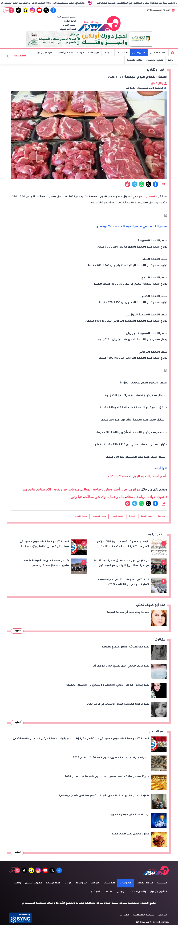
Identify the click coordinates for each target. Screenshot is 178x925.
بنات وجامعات (134, 60)
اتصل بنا (124, 915)
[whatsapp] (127, 184)
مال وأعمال (116, 497)
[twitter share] (148, 184)
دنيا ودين (76, 497)
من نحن (162, 915)
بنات (32, 489)
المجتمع (95, 892)
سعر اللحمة (146, 516)
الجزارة (132, 516)
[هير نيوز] (99, 23)
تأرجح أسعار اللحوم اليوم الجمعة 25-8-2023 (137, 476)
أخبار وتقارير (139, 53)
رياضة (171, 60)
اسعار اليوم (117, 516)
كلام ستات (122, 53)
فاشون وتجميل (154, 60)
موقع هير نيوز (131, 489)
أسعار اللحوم (146, 196)
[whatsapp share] (141, 184)
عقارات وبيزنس (45, 53)
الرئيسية (162, 883)
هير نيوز (161, 516)
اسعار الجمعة (99, 516)
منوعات (108, 53)
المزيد (18, 631)
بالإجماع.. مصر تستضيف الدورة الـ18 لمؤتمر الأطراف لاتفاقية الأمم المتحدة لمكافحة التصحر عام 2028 (67, 3)
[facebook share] (155, 184)
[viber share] (134, 184)
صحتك (130, 497)
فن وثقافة (93, 53)
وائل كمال (157, 83)
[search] (7, 56)
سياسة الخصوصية (143, 915)
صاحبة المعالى (158, 53)
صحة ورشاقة (65, 53)
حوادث (80, 53)
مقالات (89, 497)
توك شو (101, 497)
